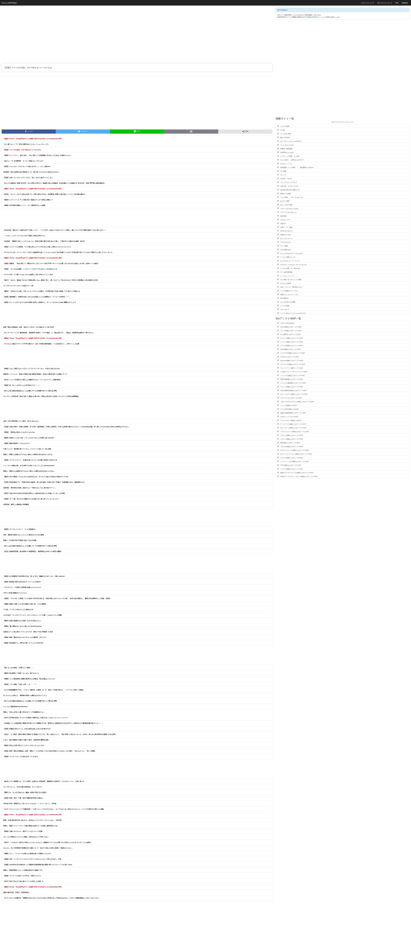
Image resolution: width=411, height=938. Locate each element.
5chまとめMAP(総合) (9, 3)
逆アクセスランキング (384, 3)
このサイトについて (367, 3)
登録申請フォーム (317, 17)
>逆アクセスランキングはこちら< (342, 122)
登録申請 (405, 3)
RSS (396, 3)
